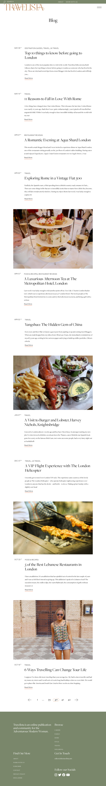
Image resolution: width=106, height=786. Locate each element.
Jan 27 (17, 415)
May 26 (18, 48)
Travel (46, 48)
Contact (16, 770)
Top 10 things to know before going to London (53, 55)
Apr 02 (18, 320)
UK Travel (54, 48)
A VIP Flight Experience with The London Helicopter (57, 468)
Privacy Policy (19, 774)
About (60, 2)
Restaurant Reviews (33, 135)
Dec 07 (18, 461)
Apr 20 (17, 173)
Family (57, 734)
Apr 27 (17, 135)
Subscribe (17, 766)
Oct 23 (18, 560)
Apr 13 (17, 274)
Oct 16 (17, 665)
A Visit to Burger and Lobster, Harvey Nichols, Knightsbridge (52, 422)
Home (57, 738)
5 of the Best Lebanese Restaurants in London (53, 567)
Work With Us (72, 2)
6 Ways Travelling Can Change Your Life (55, 669)
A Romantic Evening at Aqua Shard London (57, 139)
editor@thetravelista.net (63, 758)
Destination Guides (33, 48)
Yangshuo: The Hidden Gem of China (53, 324)
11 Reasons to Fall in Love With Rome (52, 98)
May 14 (17, 94)
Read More (29, 78)
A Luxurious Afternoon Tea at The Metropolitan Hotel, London (50, 281)
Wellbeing (59, 749)
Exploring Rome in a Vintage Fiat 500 (53, 178)
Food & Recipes (31, 274)
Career (57, 730)
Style (57, 742)
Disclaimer (17, 778)
